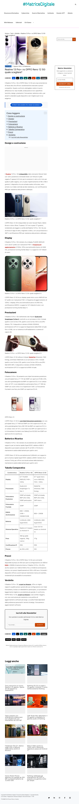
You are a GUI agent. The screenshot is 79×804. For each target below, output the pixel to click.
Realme (8, 174)
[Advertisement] (26, 159)
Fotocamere (13, 124)
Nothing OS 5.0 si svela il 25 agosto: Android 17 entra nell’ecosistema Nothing (37, 687)
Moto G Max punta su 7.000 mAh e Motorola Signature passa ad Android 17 (37, 748)
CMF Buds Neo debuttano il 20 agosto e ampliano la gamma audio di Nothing (37, 717)
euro (13, 639)
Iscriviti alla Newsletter (19, 137)
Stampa (44, 78)
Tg (38, 78)
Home (7, 33)
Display (11, 119)
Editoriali (19, 22)
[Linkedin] (54, 798)
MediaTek (32, 357)
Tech (12, 33)
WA (25, 78)
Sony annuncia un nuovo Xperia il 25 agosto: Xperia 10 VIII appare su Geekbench (14, 688)
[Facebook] (64, 798)
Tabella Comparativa (16, 129)
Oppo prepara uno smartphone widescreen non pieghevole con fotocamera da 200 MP (14, 718)
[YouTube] (70, 798)
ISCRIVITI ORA (65, 84)
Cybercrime (25, 13)
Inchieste (51, 13)
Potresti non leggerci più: (26, 105)
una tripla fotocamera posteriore (31, 421)
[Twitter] (49, 798)
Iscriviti (40, 624)
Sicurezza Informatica (11, 13)
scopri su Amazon (25, 584)
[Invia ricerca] (74, 39)
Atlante (70, 13)
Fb (13, 78)
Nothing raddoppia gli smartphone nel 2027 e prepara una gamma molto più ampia (36, 778)
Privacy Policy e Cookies (13, 799)
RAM (6, 565)
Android (8, 639)
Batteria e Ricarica (15, 127)
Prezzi (10, 132)
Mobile (17, 33)
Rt (33, 78)
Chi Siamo (28, 22)
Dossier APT (61, 13)
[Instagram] (59, 798)
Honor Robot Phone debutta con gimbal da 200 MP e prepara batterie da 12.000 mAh (15, 778)
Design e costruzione (16, 116)
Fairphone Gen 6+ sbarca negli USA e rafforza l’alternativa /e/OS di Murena (14, 748)
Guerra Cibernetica (38, 13)
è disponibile (23, 174)
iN (21, 78)
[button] (75, 4)
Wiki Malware (8, 22)
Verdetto (11, 135)
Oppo (18, 639)
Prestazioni (12, 121)
